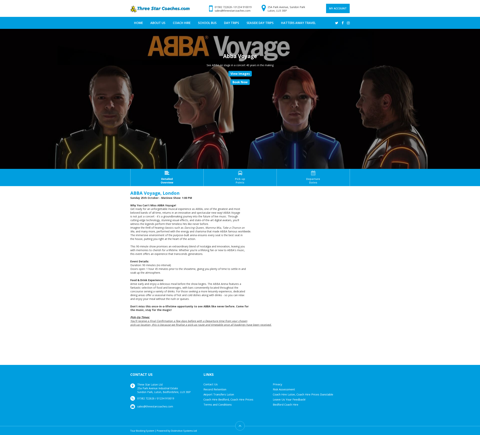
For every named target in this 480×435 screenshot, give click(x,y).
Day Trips (231, 23)
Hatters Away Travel (298, 23)
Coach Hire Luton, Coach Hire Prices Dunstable (303, 394)
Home (138, 23)
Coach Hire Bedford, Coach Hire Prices (228, 399)
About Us (157, 23)
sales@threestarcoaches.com (232, 10)
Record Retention (214, 389)
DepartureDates (313, 177)
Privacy (277, 384)
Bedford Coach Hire (285, 404)
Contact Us (210, 384)
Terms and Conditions (217, 404)
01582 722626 (223, 7)
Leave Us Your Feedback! (289, 399)
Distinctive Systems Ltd (184, 430)
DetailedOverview (167, 177)
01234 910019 (243, 7)
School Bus (207, 23)
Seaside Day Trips (260, 23)
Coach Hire (181, 23)
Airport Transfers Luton (218, 394)
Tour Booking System (142, 430)
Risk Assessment (284, 389)
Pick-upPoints (240, 177)
